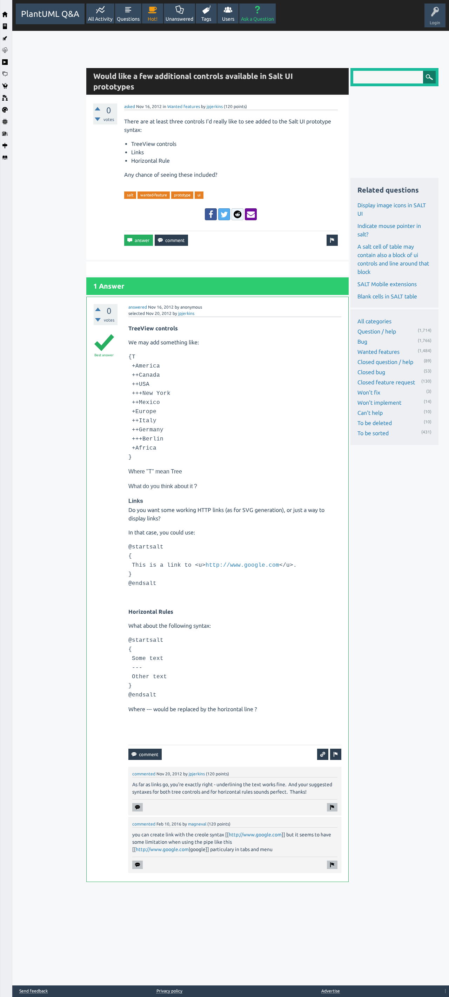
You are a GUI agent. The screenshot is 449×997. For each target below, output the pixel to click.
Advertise (330, 991)
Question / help (376, 331)
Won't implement (379, 402)
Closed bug (371, 372)
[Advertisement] (47, 136)
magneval (197, 824)
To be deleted (374, 423)
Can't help (370, 413)
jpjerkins (215, 106)
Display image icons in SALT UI (391, 209)
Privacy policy (169, 991)
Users (228, 19)
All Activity (100, 19)
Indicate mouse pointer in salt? (389, 230)
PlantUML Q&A (50, 14)
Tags (206, 19)
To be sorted (373, 433)
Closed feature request (386, 382)
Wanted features (183, 106)
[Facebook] (211, 214)
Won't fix (368, 392)
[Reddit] (237, 214)
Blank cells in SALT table (387, 296)
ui (199, 195)
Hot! (153, 19)
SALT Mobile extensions (387, 284)
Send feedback (33, 991)
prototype (182, 195)
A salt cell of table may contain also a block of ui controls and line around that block (393, 259)
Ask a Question (257, 19)
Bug (362, 341)
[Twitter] (224, 214)
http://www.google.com (242, 565)
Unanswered (179, 19)
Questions (128, 19)
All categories (374, 321)
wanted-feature (153, 195)
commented (143, 774)
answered (137, 307)
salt (130, 195)
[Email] (251, 214)
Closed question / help (385, 362)
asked (129, 106)
